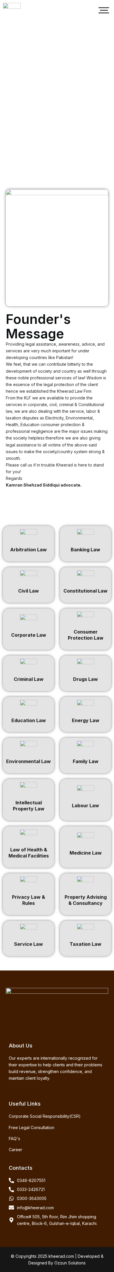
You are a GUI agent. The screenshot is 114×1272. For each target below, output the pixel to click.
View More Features (57, 108)
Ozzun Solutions (70, 1262)
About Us (57, 130)
